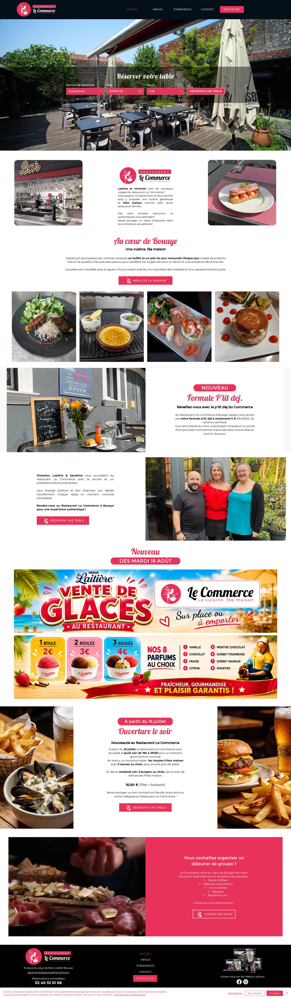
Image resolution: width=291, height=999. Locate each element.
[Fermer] (287, 993)
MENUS (145, 959)
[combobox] (85, 91)
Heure (150, 85)
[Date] (140, 91)
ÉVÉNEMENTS (145, 965)
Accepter (274, 993)
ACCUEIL (145, 953)
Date (110, 85)
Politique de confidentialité (130, 994)
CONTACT (145, 971)
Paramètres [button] (235, 993)
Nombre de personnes (80, 85)
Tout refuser (255, 993)
